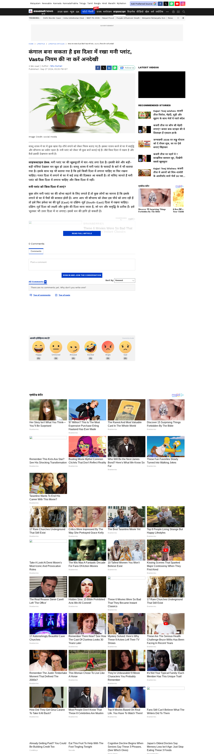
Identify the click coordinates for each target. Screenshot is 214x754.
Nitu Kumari (56, 66)
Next (183, 18)
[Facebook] (160, 4)
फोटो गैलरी (88, 11)
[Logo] (42, 11)
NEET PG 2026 (93, 18)
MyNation (121, 3)
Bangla (97, 3)
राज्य (99, 11)
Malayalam (35, 3)
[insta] (182, 4)
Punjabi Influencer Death (128, 18)
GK (77, 11)
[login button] (174, 12)
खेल (147, 11)
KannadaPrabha (70, 3)
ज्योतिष (159, 11)
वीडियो (140, 11)
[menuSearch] (184, 11)
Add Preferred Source (141, 4)
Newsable (47, 3)
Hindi (104, 3)
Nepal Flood (108, 18)
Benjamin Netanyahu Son (153, 18)
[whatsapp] (171, 4)
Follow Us (129, 68)
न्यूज (72, 11)
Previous (178, 18)
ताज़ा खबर (62, 11)
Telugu (82, 3)
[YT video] (177, 4)
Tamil (90, 3)
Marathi (111, 3)
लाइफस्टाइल (119, 11)
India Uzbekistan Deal (73, 18)
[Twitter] (165, 4)
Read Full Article (82, 233)
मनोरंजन (107, 11)
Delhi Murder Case (52, 18)
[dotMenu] (167, 11)
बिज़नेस (131, 11)
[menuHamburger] (178, 12)
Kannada (57, 3)
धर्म (152, 11)
